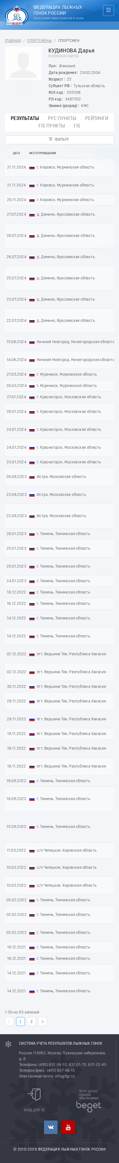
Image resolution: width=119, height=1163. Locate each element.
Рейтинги (96, 118)
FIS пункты (51, 126)
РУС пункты (62, 118)
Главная (13, 41)
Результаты (25, 118)
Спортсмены (39, 41)
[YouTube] (68, 1127)
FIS (77, 126)
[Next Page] (42, 1021)
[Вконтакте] (51, 1127)
